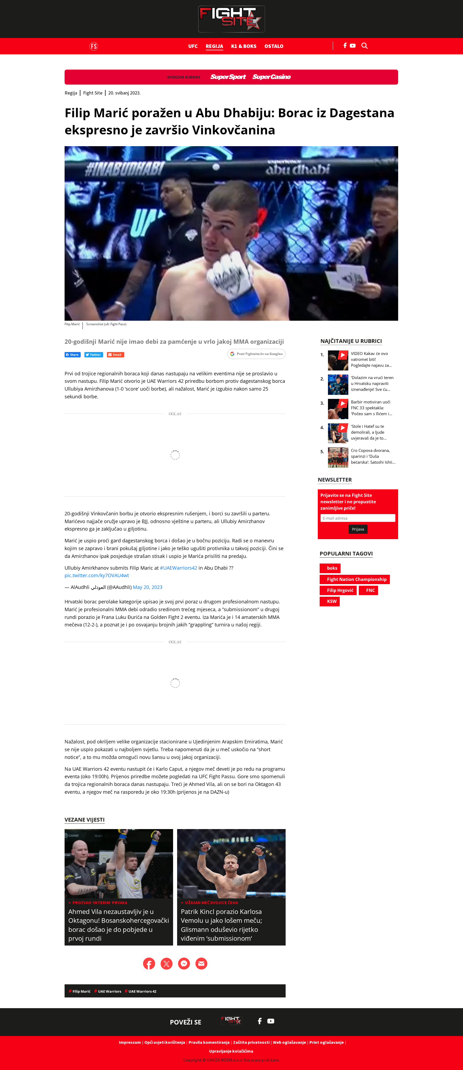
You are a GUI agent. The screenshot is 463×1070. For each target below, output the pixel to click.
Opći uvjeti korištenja (164, 1042)
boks (331, 568)
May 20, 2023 (147, 587)
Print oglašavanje (326, 1042)
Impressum (130, 1042)
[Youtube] (354, 45)
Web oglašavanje (289, 1042)
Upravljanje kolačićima (231, 1051)
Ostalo (273, 46)
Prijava (358, 529)
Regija (214, 46)
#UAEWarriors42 (178, 568)
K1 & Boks (243, 46)
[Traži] (363, 45)
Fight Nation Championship (356, 579)
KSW (331, 601)
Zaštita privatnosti (251, 1042)
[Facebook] (345, 44)
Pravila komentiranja (209, 1042)
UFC (193, 46)
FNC (370, 590)
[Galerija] (231, 233)
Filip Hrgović (339, 590)
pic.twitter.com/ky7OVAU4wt (97, 575)
